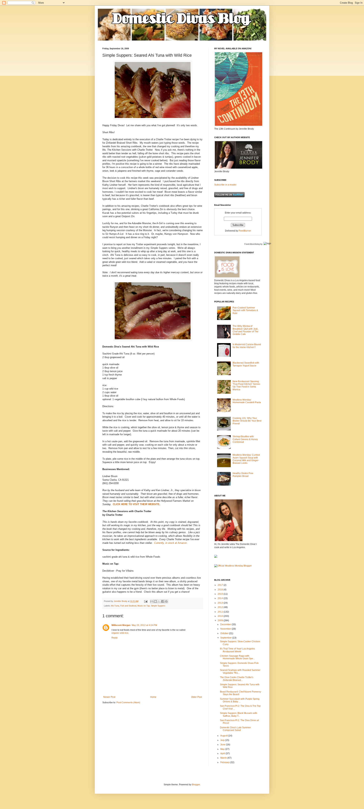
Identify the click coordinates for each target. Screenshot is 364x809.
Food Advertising (252, 244)
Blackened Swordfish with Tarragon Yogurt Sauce (246, 364)
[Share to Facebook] (163, 601)
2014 (221, 598)
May (222, 749)
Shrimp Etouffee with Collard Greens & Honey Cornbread (245, 439)
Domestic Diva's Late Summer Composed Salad (235, 729)
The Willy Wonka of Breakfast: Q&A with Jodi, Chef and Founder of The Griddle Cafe (245, 330)
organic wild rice (119, 633)
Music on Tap (143, 606)
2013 (221, 603)
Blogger (196, 784)
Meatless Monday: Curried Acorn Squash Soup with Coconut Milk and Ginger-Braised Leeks (246, 459)
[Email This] (152, 601)
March (223, 758)
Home (153, 697)
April (223, 753)
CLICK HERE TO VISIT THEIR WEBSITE (136, 504)
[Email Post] (145, 601)
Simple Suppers (158, 606)
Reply (114, 637)
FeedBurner (245, 230)
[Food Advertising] (215, 557)
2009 (221, 620)
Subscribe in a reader (225, 184)
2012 (221, 607)
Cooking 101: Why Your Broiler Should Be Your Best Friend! (247, 421)
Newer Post (109, 697)
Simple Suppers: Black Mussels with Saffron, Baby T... (238, 714)
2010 (221, 616)
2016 (221, 589)
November (226, 628)
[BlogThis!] (155, 601)
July (222, 740)
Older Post (196, 697)
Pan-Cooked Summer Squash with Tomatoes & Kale (245, 310)
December (226, 624)
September (226, 637)
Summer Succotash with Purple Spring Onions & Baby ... (240, 700)
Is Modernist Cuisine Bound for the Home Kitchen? (247, 345)
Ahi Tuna (115, 606)
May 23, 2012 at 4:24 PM (144, 625)
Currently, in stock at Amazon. (170, 542)
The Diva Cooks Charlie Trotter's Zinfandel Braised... (236, 678)
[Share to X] (159, 601)
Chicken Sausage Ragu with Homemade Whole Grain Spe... (237, 657)
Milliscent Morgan (120, 625)
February (225, 762)
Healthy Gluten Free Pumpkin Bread (243, 474)
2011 (221, 611)
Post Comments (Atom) (128, 702)
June (223, 744)
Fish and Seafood (128, 606)
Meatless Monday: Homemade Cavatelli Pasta (247, 401)
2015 (221, 594)
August (224, 735)
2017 (221, 585)
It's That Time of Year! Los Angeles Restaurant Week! (237, 650)
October (224, 633)
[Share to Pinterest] (166, 601)
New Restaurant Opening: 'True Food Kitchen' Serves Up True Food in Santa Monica (246, 385)
